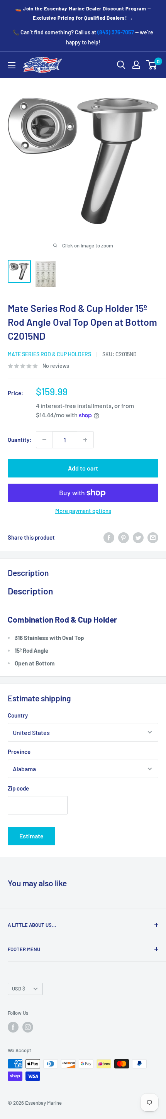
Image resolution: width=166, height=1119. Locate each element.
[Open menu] (11, 65)
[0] (152, 64)
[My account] (136, 65)
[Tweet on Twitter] (138, 537)
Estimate (31, 836)
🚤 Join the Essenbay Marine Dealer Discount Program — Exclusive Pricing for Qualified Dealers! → (83, 13)
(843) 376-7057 (115, 32)
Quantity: (19, 439)
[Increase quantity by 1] (85, 440)
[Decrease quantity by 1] (44, 440)
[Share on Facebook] (108, 537)
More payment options (83, 510)
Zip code (18, 788)
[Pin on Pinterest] (123, 537)
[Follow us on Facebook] (13, 1027)
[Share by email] (152, 537)
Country (18, 715)
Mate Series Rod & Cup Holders (49, 354)
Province (19, 751)
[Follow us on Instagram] (27, 1027)
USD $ (18, 988)
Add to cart (83, 468)
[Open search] (121, 65)
